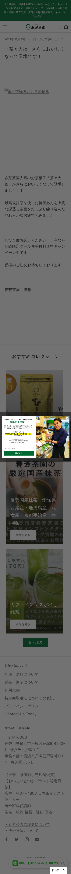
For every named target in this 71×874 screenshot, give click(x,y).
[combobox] (58, 870)
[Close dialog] (67, 418)
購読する (18, 453)
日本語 (55, 870)
